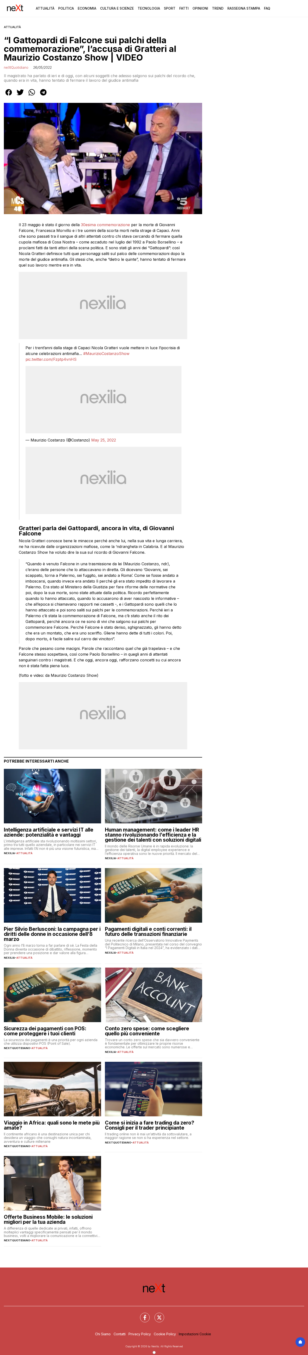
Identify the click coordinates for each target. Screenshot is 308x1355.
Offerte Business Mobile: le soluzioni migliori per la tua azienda (48, 1219)
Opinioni (200, 8)
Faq (267, 8)
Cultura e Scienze (117, 8)
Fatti (184, 8)
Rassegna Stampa (243, 8)
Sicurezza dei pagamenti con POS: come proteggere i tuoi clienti (45, 1031)
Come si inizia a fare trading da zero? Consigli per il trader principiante (149, 1125)
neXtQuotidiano (16, 67)
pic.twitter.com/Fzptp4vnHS (51, 359)
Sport (169, 8)
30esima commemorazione (105, 224)
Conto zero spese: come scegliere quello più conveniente (147, 1031)
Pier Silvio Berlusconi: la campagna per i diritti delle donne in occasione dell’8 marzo (52, 934)
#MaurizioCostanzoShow (106, 353)
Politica (66, 8)
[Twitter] (156, 1315)
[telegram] (43, 95)
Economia (87, 8)
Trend (218, 8)
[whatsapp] (32, 95)
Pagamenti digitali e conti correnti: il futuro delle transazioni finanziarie (148, 931)
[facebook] (8, 95)
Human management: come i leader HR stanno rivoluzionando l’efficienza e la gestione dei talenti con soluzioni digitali (153, 834)
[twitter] (20, 95)
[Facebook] (142, 1315)
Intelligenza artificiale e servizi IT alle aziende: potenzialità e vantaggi (48, 832)
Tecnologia (149, 8)
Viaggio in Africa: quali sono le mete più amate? (52, 1125)
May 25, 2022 (103, 440)
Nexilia (9, 853)
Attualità (45, 8)
